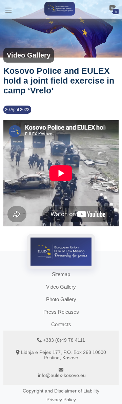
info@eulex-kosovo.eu (62, 375)
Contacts (61, 324)
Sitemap (61, 274)
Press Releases (61, 312)
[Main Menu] (8, 9)
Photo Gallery (61, 299)
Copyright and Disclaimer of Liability (61, 391)
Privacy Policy (61, 399)
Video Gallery (61, 287)
